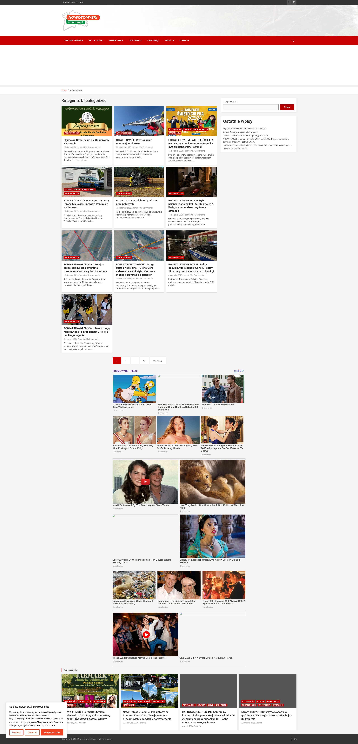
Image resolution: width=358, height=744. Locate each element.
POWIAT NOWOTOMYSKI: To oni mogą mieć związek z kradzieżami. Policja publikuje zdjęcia (87, 332)
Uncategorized (71, 133)
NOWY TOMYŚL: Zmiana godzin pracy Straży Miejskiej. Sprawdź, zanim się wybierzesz (86, 204)
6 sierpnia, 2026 (175, 275)
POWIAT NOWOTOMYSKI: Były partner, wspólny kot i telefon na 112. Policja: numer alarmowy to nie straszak (191, 205)
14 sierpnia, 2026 (175, 151)
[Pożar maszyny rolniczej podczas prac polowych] (139, 181)
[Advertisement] (179, 65)
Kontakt (184, 40)
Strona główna (73, 40)
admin (83, 147)
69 (144, 360)
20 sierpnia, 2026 (123, 147)
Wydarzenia (116, 40)
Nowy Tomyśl (88, 190)
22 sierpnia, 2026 (71, 147)
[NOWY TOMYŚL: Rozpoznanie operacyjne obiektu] (139, 121)
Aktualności (96, 40)
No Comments (94, 147)
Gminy (168, 40)
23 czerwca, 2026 (130, 723)
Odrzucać (32, 732)
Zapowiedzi (135, 40)
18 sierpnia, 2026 (71, 723)
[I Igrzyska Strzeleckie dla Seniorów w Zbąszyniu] (86, 121)
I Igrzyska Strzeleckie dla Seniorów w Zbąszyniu (245, 128)
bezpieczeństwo (72, 190)
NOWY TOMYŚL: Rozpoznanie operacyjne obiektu (134, 141)
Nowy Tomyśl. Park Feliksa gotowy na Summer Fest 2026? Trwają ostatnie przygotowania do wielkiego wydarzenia (147, 715)
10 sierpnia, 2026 (71, 275)
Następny (157, 360)
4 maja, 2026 (187, 726)
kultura (201, 705)
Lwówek (187, 129)
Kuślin (211, 705)
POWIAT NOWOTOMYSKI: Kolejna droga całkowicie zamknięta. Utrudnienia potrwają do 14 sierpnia (85, 268)
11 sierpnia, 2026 (175, 215)
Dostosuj (16, 732)
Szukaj (287, 107)
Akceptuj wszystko (52, 732)
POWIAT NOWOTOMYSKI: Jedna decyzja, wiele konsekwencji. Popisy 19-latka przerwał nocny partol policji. (191, 268)
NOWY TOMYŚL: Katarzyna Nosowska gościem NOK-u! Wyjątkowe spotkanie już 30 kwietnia (266, 715)
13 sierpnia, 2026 (71, 211)
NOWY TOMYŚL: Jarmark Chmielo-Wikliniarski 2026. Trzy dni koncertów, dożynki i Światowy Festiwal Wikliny (87, 715)
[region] (36, 720)
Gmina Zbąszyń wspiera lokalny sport (240, 132)
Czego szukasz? (230, 101)
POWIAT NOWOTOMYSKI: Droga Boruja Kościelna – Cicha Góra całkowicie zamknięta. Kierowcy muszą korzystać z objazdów (135, 269)
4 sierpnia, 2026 (70, 339)
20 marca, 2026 (248, 723)
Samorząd (153, 40)
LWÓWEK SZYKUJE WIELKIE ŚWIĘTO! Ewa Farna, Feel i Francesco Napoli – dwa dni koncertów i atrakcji (190, 143)
